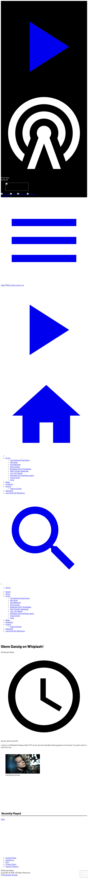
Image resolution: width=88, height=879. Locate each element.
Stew (12, 480)
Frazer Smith (15, 477)
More (3, 819)
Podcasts (9, 484)
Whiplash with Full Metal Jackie (22, 475)
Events (8, 486)
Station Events (16, 488)
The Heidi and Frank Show (20, 460)
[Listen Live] (44, 45)
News (8, 482)
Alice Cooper (15, 467)
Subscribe (9, 491)
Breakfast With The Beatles (20, 469)
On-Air (8, 458)
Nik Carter (14, 462)
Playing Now (5, 196)
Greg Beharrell (15, 464)
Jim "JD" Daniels (16, 473)
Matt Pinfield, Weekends (19, 471)
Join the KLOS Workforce (15, 493)
